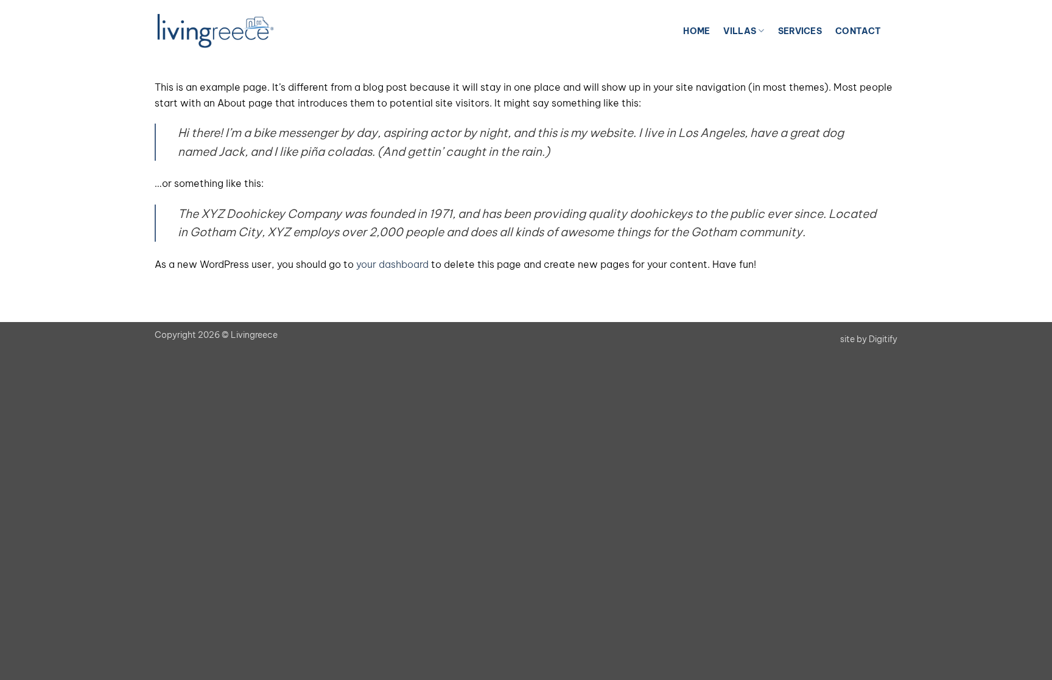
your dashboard (392, 264)
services (800, 31)
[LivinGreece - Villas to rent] (215, 31)
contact (858, 31)
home (696, 31)
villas (739, 31)
